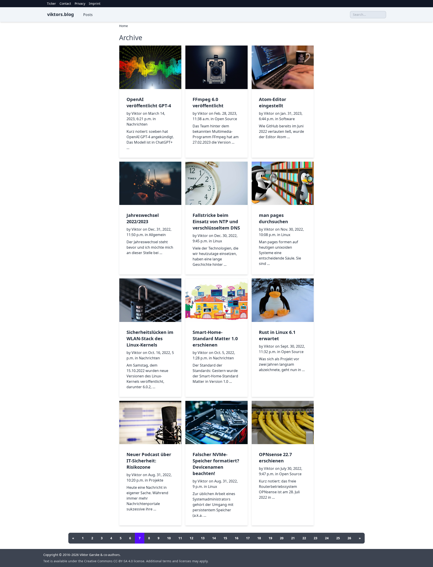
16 (236, 538)
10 (169, 538)
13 (203, 538)
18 (259, 538)
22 (304, 538)
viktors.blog (60, 14)
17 (248, 538)
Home (123, 26)
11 (180, 538)
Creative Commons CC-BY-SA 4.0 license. (115, 561)
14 (214, 538)
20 (281, 538)
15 (225, 538)
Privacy (80, 3)
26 (349, 538)
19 (270, 538)
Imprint (94, 3)
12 (191, 538)
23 (315, 538)
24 (327, 538)
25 (338, 538)
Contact (65, 3)
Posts (88, 14)
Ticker (51, 3)
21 (293, 538)
